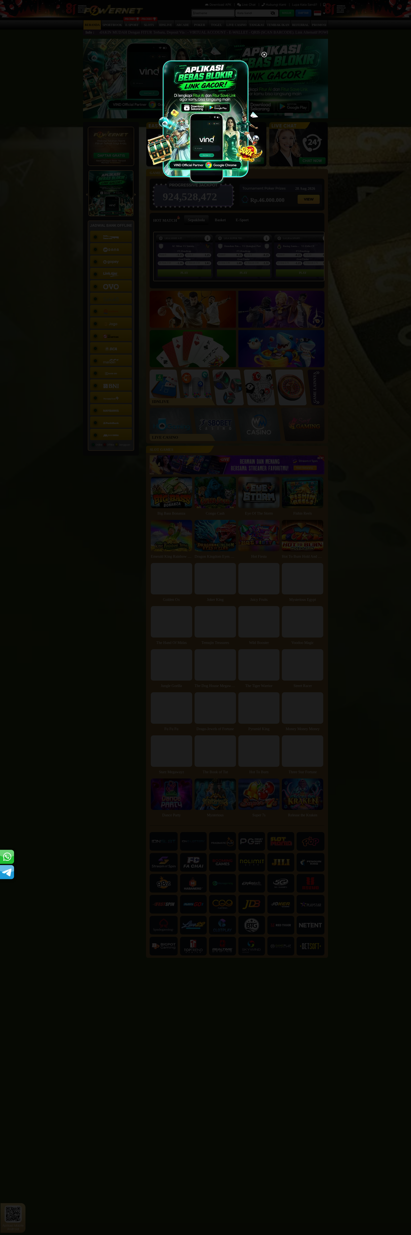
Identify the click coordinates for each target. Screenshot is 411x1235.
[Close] (264, 55)
